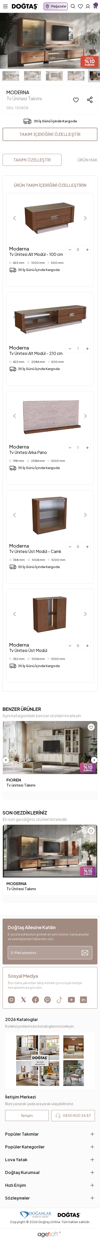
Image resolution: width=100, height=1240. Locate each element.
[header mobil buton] (25, 6)
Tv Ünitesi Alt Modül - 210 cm (36, 350)
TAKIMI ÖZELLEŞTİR (32, 159)
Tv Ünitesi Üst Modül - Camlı (35, 548)
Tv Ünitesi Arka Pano (28, 449)
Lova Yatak (16, 1159)
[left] (6, 760)
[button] (7, 41)
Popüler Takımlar (22, 1134)
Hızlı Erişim (15, 1185)
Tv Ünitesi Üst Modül (28, 647)
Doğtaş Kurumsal (22, 1172)
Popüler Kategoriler (25, 1146)
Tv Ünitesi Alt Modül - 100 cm (36, 251)
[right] (94, 760)
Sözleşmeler (17, 1198)
